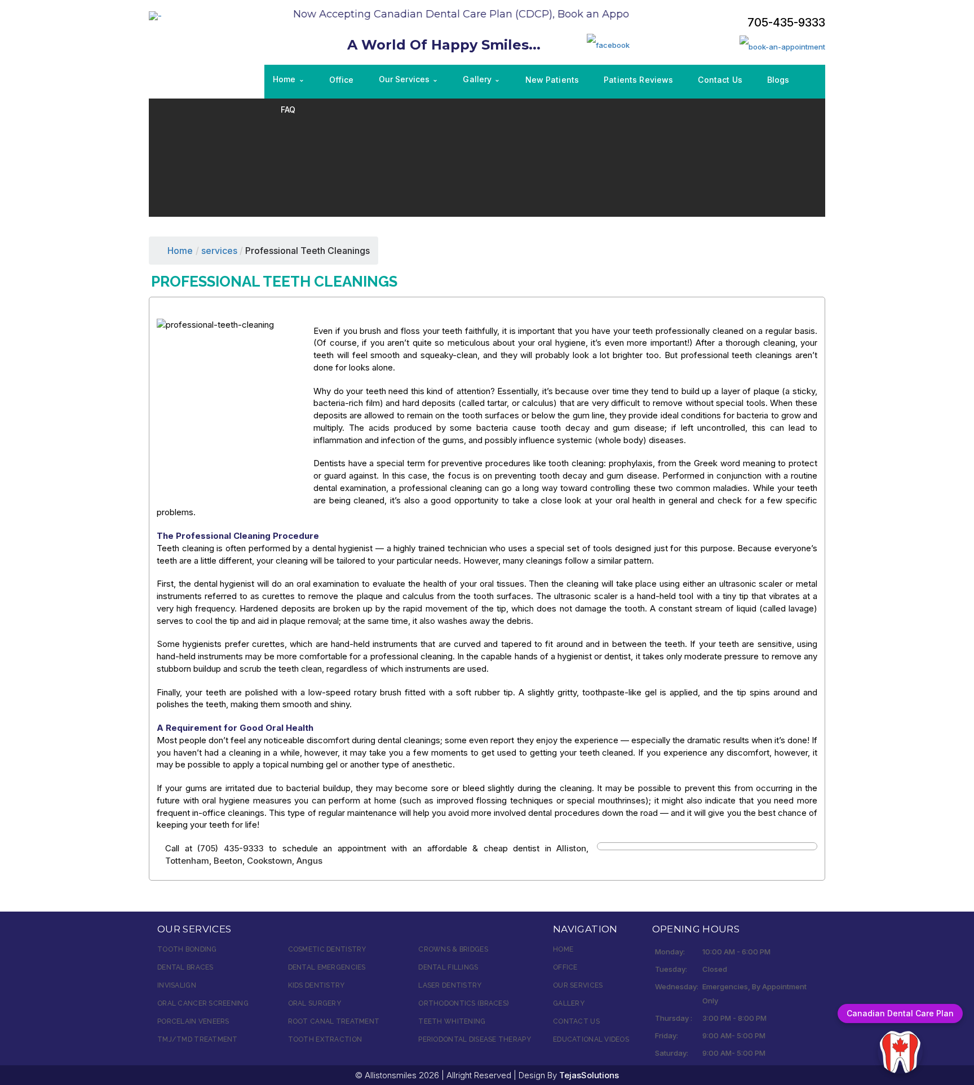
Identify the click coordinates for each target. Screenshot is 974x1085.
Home (180, 250)
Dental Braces (185, 967)
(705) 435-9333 (230, 848)
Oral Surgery (314, 1003)
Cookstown (269, 860)
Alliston (571, 848)
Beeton (228, 860)
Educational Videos (591, 1039)
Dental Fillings (448, 967)
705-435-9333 (786, 22)
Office (565, 967)
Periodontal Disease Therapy (474, 1039)
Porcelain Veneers (193, 1021)
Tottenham (187, 860)
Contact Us (576, 1021)
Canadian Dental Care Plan (900, 1013)
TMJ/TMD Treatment (197, 1039)
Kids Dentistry (316, 985)
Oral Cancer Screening (203, 1003)
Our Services (578, 985)
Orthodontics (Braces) (463, 1003)
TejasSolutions (589, 1075)
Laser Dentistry (449, 985)
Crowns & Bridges (453, 949)
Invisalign (176, 985)
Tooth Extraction (325, 1039)
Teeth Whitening (451, 1021)
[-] (155, 15)
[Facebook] (608, 44)
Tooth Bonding (187, 949)
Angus (309, 860)
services (219, 250)
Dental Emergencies (327, 967)
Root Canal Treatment (334, 1021)
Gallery (569, 1003)
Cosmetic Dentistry (327, 949)
